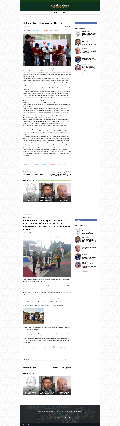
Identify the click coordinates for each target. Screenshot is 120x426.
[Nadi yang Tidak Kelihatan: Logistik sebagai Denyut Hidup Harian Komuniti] (31, 192)
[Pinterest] (61, 417)
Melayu (63, 12)
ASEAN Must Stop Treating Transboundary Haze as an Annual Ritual (63, 199)
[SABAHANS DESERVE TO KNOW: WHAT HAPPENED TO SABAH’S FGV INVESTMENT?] (47, 192)
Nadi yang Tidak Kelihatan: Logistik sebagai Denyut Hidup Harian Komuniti (31, 199)
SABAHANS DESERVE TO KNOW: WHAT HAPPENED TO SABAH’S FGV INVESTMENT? (47, 199)
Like (95, 22)
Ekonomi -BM (28, 16)
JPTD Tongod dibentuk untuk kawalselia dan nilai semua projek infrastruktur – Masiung (89, 68)
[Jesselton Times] (60, 6)
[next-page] (26, 204)
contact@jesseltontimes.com (62, 414)
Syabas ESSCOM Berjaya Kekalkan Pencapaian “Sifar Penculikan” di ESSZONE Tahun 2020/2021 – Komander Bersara (60, 174)
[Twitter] (96, 1)
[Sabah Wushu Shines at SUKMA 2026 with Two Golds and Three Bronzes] (78, 59)
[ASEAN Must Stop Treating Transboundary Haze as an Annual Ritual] (63, 192)
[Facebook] (94, 1)
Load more (85, 73)
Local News (84, 48)
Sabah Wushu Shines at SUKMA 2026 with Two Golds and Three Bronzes (89, 60)
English (56, 12)
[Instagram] (54, 417)
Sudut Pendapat (85, 40)
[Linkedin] (58, 417)
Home (24, 16)
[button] (95, 12)
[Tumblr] (65, 417)
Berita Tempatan (85, 31)
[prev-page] (24, 204)
